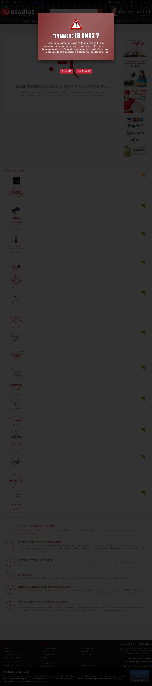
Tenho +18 (66, 71)
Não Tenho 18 (84, 71)
